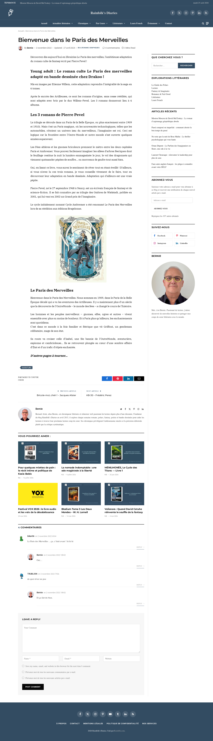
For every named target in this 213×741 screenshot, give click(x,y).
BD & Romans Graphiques (89, 48)
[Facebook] (8, 58)
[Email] (8, 78)
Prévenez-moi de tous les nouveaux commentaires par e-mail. (51, 672)
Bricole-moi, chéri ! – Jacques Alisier (56, 395)
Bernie (30, 48)
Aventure (26, 368)
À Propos (61, 723)
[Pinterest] (8, 72)
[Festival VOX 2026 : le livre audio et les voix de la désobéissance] (38, 494)
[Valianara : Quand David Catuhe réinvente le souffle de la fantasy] (124, 494)
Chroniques (83, 23)
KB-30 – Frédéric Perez (98, 395)
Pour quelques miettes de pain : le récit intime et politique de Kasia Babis (36, 470)
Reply (140, 547)
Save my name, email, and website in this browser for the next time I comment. (58, 666)
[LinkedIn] (8, 65)
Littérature (118, 23)
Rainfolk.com (119, 730)
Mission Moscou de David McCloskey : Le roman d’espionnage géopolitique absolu (53, 3)
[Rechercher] (203, 23)
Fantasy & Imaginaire (160, 91)
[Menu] (207, 23)
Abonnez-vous (161, 209)
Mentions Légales (93, 723)
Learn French (136, 23)
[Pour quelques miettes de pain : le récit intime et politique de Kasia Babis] (38, 452)
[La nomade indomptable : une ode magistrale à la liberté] (81, 452)
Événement (152, 23)
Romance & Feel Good (161, 94)
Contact (168, 23)
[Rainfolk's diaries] (9, 13)
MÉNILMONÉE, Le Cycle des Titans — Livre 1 (121, 469)
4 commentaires (112, 48)
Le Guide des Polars (160, 85)
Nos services (149, 723)
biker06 (30, 536)
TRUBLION (32, 574)
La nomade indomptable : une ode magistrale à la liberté (79, 469)
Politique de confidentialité (123, 723)
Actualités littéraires (61, 23)
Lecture (155, 88)
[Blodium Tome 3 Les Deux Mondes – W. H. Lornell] (81, 494)
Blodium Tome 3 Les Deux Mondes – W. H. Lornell (76, 511)
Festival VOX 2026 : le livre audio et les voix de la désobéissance (37, 511)
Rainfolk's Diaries (104, 12)
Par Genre (100, 23)
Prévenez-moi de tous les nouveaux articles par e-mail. (48, 678)
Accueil (44, 23)
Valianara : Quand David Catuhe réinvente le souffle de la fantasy (124, 511)
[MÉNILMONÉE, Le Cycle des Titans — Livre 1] (124, 452)
